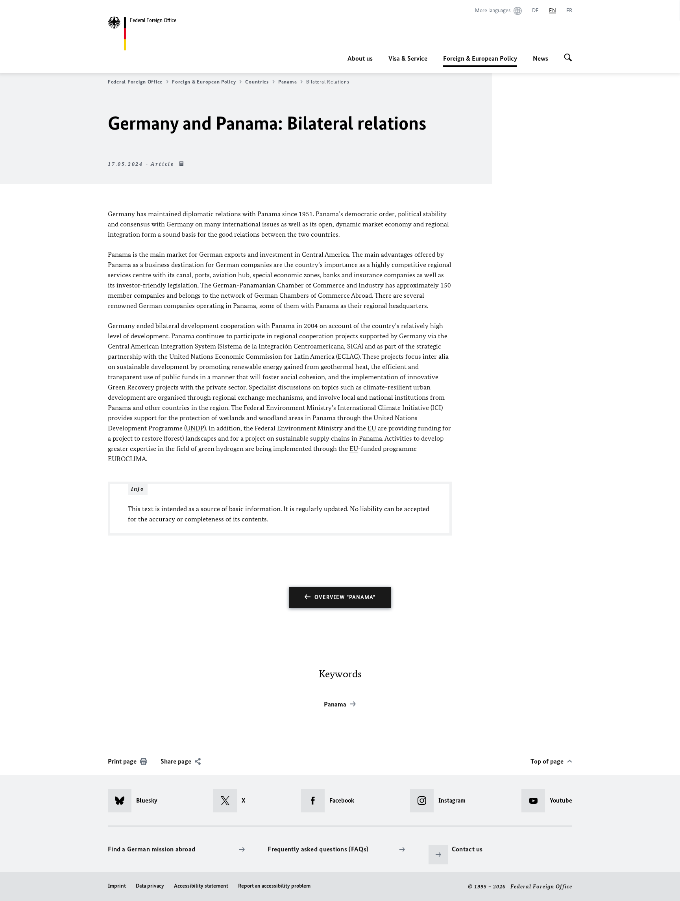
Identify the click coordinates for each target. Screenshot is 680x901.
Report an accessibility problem (274, 885)
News (540, 58)
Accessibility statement (201, 885)
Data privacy (150, 885)
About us (360, 58)
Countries (257, 82)
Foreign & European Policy (480, 60)
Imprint (117, 885)
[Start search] (568, 58)
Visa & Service (407, 58)
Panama (287, 82)
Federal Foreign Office (135, 82)
